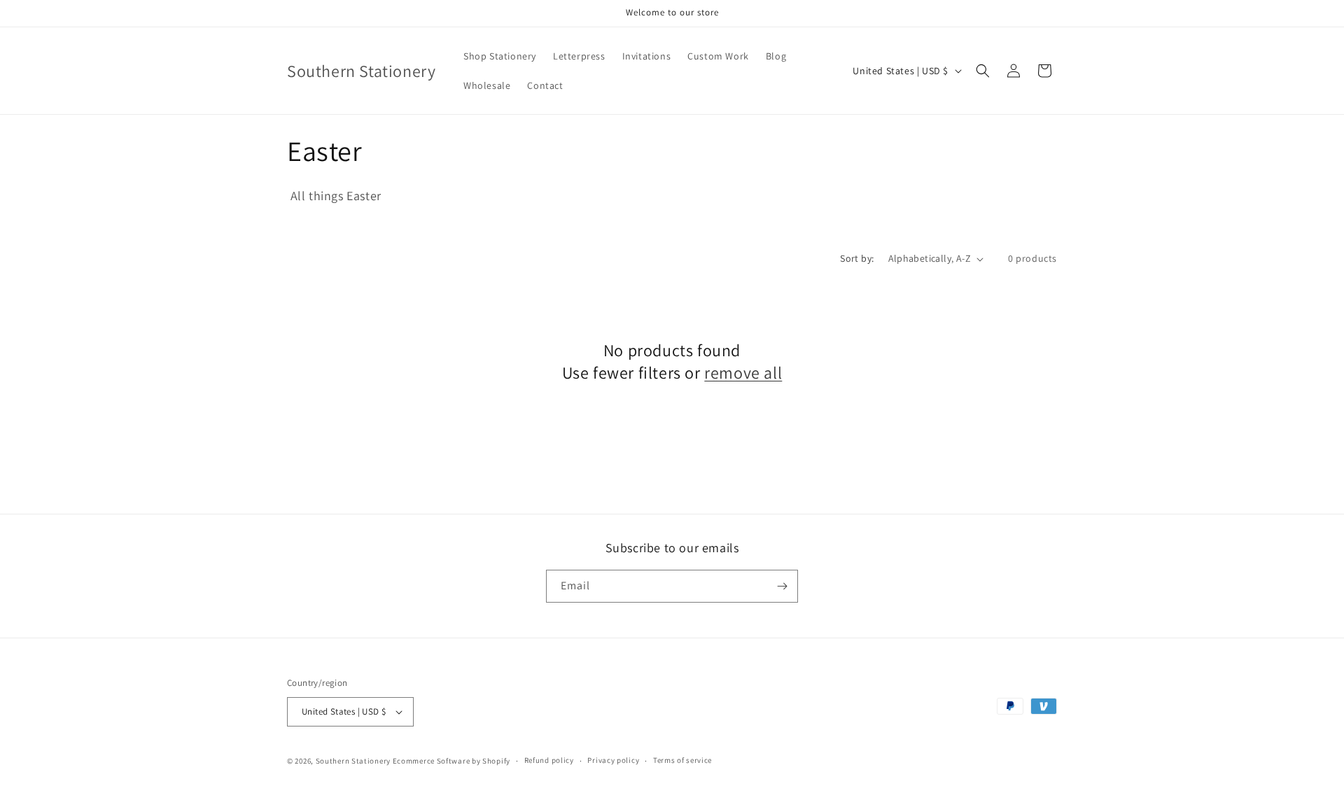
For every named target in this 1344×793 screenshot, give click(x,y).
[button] (982, 70)
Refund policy (549, 760)
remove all (743, 373)
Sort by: (857, 258)
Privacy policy (613, 760)
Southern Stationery (353, 761)
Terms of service (682, 760)
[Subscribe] (781, 586)
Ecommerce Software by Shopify (451, 761)
